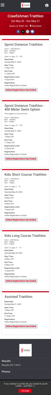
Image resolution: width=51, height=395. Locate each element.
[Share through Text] (32, 31)
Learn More (27, 386)
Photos (6, 371)
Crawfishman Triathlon (25, 16)
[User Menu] (47, 5)
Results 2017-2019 (11, 365)
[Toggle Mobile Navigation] (2, 5)
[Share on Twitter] (23, 31)
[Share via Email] (27, 31)
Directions (37, 26)
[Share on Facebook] (18, 31)
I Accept (25, 391)
